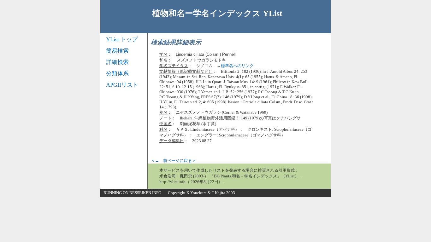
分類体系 (117, 73)
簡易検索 (117, 51)
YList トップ (122, 39)
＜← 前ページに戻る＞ (173, 160)
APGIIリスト (122, 85)
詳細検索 (117, 62)
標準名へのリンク (237, 65)
